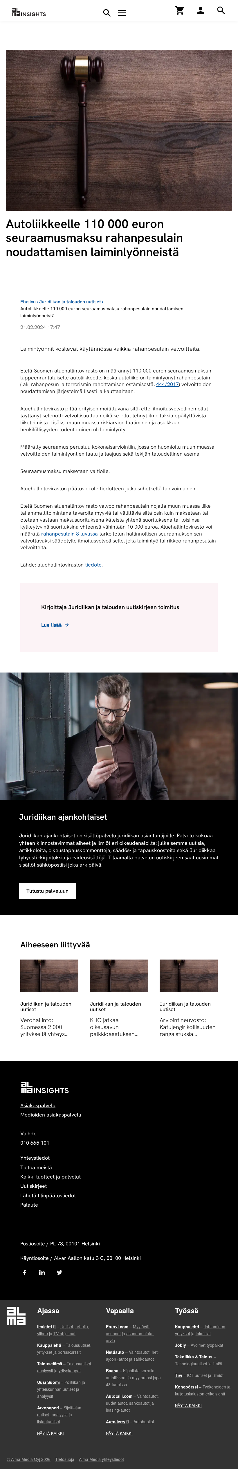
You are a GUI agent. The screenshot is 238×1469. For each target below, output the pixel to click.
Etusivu (28, 302)
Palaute (29, 1204)
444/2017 (167, 384)
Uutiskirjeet (33, 1186)
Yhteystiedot (35, 1157)
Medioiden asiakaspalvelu (50, 1114)
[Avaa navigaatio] (121, 12)
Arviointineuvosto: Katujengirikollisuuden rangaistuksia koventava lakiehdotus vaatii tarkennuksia (189, 1034)
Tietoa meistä (36, 1167)
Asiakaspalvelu (37, 1105)
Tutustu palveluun (47, 890)
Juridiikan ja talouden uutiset (70, 302)
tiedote (93, 564)
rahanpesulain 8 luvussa (69, 533)
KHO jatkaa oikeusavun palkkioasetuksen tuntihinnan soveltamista (112, 1034)
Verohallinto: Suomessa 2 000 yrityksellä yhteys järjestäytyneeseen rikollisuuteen (44, 1034)
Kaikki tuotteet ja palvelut (50, 1176)
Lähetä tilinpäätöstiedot (48, 1195)
